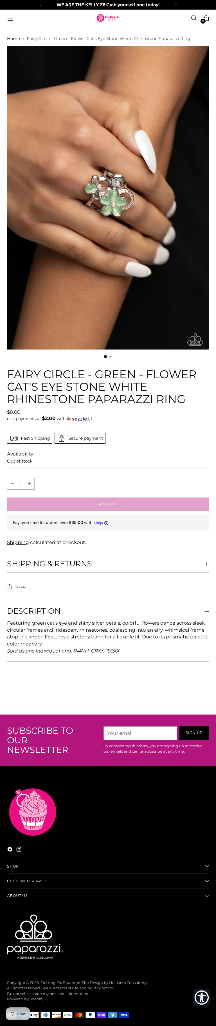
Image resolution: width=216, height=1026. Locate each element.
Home (13, 38)
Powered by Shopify (25, 999)
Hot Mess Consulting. (128, 983)
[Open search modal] (194, 18)
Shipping (18, 542)
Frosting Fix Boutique (60, 983)
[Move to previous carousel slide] (191, 695)
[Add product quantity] (12, 483)
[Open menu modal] (10, 18)
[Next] (176, 5)
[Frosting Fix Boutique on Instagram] (19, 850)
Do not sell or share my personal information (47, 994)
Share (21, 587)
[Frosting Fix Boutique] (108, 18)
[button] (108, 418)
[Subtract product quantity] (29, 483)
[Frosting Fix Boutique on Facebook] (10, 850)
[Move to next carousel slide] (204, 695)
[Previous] (40, 5)
